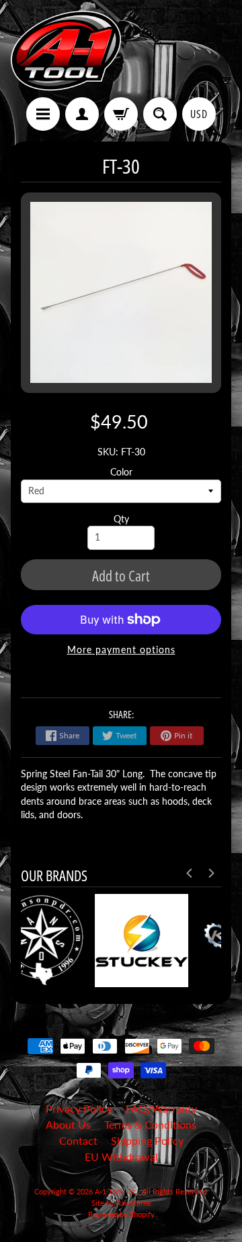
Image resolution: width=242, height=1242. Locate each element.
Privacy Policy (79, 1108)
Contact (78, 1140)
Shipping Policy (147, 1140)
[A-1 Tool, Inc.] (66, 51)
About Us (68, 1124)
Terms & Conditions (150, 1124)
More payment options (121, 649)
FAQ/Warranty (161, 1108)
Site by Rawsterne (121, 1202)
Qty (121, 519)
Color (121, 472)
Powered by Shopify (121, 1214)
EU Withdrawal (121, 1156)
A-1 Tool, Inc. (116, 1191)
